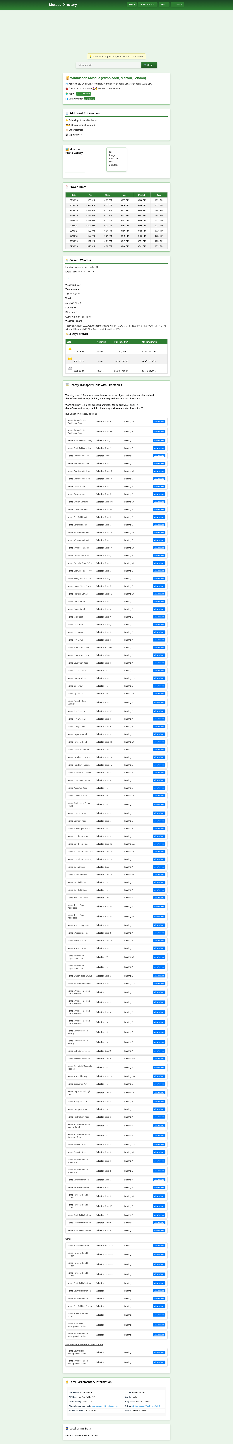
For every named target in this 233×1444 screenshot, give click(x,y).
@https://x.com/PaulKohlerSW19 (146, 1406)
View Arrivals (159, 421)
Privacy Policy (148, 4)
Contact (177, 4)
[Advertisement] (116, 31)
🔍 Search (149, 65)
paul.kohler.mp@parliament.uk (105, 1406)
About (164, 4)
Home (132, 4)
